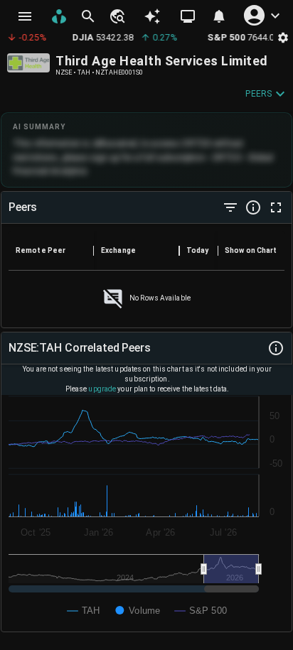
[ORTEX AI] (152, 16)
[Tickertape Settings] (283, 37)
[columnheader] (51, 251)
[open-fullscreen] (275, 207)
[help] (253, 207)
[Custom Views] (188, 16)
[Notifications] (219, 16)
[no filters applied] (230, 207)
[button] (116, 16)
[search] (88, 16)
